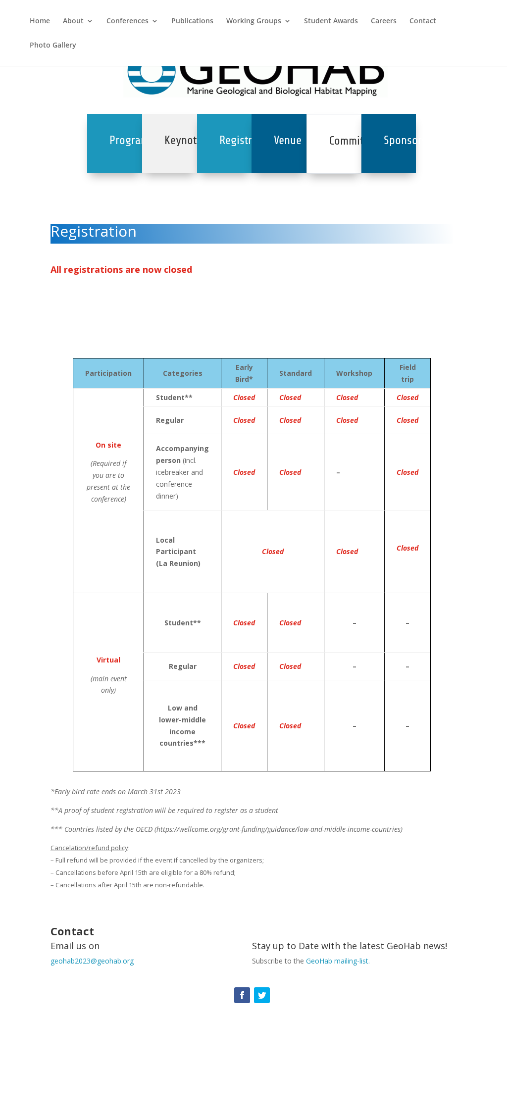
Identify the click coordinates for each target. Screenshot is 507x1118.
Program (129, 140)
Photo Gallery (53, 46)
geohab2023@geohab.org (92, 961)
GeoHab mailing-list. (338, 961)
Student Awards (331, 21)
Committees (356, 141)
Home (40, 21)
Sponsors (405, 140)
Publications (192, 21)
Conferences (127, 21)
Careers (384, 21)
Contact (422, 21)
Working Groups (253, 21)
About (73, 21)
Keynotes (185, 140)
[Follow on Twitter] (262, 995)
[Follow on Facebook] (242, 995)
